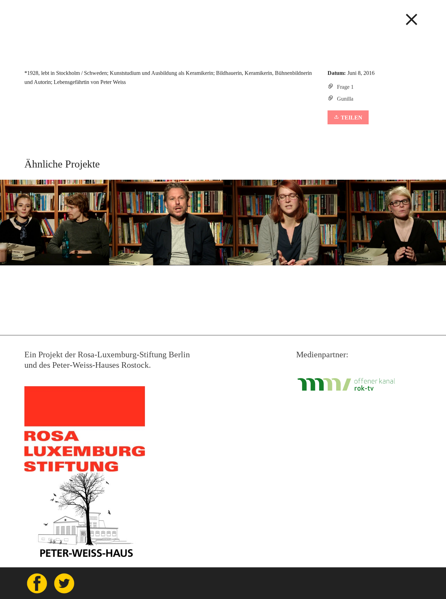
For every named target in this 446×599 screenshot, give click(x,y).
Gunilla (345, 99)
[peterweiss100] (223, 16)
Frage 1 (345, 87)
